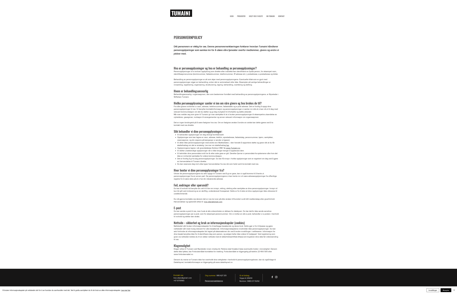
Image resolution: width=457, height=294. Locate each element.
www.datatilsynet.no (224, 262)
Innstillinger (433, 290)
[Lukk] (454, 290)
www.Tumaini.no (233, 148)
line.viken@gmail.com (213, 202)
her (227, 145)
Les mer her (125, 290)
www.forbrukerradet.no (183, 254)
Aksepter (446, 290)
